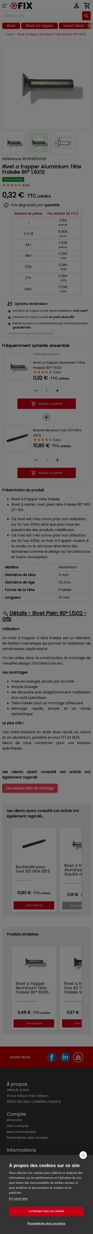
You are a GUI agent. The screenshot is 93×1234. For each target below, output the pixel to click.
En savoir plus (18, 1198)
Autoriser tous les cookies (46, 1211)
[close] (83, 1155)
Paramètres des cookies (46, 1223)
